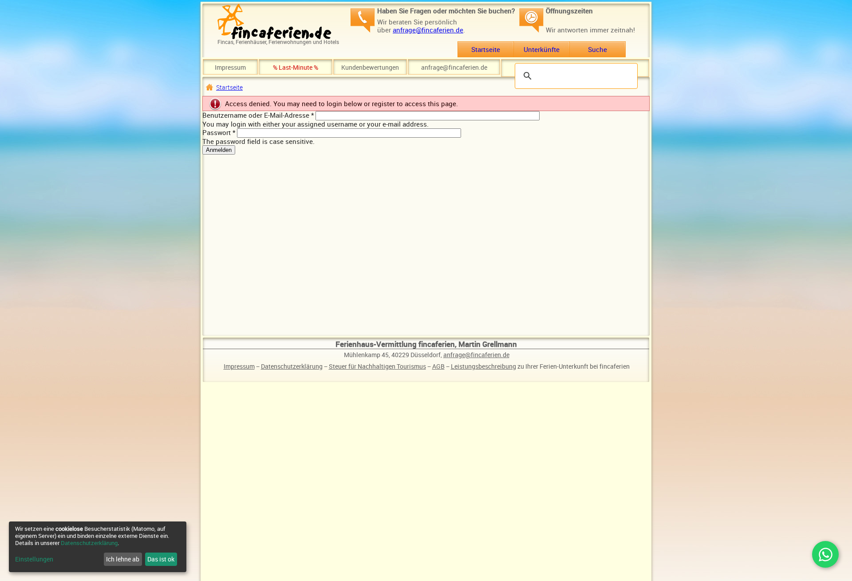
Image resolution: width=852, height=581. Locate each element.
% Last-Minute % (295, 67)
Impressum (230, 67)
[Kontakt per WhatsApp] (825, 554)
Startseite (485, 49)
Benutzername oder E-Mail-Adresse (258, 115)
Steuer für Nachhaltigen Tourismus (377, 366)
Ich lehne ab (122, 559)
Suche (597, 49)
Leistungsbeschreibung (483, 366)
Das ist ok (160, 559)
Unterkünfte (542, 49)
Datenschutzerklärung (292, 366)
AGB (438, 366)
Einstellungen (34, 559)
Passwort (218, 132)
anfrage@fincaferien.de (428, 29)
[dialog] (97, 546)
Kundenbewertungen (370, 67)
